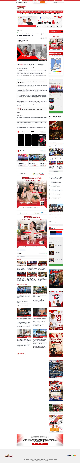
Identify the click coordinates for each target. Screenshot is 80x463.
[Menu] (16, 2)
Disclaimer (31, 459)
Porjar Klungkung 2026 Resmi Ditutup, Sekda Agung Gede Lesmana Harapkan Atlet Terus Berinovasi (60, 167)
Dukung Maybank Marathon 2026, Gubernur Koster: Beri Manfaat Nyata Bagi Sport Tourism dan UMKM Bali (56, 158)
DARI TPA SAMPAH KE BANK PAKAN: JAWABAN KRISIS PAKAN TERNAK (43, 0)
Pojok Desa (60, 11)
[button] (63, 2)
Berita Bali (26, 11)
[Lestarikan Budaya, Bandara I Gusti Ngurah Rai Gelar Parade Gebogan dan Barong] (51, 260)
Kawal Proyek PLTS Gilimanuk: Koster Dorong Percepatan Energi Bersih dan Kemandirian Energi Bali (32, 117)
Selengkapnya (55, 171)
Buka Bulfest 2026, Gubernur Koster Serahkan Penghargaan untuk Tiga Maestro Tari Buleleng (56, 182)
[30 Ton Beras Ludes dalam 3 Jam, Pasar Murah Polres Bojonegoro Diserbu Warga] (21, 264)
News (22, 11)
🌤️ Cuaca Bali (61, 55)
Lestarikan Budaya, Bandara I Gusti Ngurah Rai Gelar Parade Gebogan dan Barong (58, 259)
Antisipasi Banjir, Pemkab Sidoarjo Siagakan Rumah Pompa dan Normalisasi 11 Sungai (31, 279)
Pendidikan (44, 13)
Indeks (35, 459)
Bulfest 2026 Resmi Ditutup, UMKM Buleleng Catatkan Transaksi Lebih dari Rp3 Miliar (58, 245)
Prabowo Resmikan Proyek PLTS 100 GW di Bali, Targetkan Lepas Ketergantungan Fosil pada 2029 (32, 122)
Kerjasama (25, 2)
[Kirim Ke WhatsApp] (46, 253)
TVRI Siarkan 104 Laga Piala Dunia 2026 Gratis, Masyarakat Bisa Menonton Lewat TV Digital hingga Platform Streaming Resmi (52, 167)
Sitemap (55, 459)
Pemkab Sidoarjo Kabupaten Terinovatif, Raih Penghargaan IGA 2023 (42, 279)
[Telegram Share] (44, 253)
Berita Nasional (30, 13)
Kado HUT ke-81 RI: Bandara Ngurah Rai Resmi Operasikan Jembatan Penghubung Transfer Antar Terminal (57, 186)
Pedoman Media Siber (49, 459)
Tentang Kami (20, 2)
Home (19, 11)
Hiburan (54, 13)
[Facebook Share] (39, 253)
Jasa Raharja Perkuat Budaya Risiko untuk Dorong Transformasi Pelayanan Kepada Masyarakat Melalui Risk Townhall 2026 (56, 190)
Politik (36, 11)
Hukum (44, 11)
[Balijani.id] (21, 6)
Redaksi (27, 459)
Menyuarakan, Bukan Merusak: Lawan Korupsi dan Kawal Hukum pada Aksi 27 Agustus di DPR (31, 127)
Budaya (47, 11)
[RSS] (75, 455)
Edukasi (58, 13)
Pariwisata (49, 13)
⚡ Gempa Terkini (51, 55)
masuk (21, 354)
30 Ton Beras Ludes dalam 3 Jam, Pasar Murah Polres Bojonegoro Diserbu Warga (21, 268)
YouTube (59, 231)
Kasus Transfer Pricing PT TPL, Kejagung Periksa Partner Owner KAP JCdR (55, 222)
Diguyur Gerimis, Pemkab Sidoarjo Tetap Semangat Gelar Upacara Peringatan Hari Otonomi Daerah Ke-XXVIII (32, 268)
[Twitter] (70, 455)
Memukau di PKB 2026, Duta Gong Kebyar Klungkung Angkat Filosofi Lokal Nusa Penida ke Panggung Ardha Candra (58, 252)
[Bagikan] (43, 38)
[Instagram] (71, 455)
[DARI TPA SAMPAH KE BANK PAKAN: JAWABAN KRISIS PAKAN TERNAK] (40, 290)
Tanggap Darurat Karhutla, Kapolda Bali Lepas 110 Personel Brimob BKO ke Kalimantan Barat (56, 214)
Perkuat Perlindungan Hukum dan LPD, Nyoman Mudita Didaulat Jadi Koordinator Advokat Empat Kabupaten (56, 218)
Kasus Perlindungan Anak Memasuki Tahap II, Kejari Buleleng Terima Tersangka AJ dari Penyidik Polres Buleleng (56, 198)
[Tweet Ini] (41, 253)
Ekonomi (39, 11)
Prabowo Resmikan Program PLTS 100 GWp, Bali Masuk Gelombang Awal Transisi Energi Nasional (55, 95)
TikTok (53, 231)
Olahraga (55, 11)
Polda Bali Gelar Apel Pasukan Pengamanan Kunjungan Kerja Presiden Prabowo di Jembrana (40, 319)
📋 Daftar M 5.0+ (56, 55)
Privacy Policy (43, 459)
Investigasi (31, 11)
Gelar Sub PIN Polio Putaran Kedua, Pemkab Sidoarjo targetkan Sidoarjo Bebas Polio (21, 279)
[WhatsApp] (73, 455)
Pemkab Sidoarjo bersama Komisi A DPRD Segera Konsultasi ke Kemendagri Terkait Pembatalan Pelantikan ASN (42, 268)
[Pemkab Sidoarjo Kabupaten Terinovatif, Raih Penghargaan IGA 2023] (42, 275)
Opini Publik (22, 13)
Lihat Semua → (43, 131)
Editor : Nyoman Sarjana (23, 40)
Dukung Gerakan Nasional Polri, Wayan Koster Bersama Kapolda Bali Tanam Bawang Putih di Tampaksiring (57, 194)
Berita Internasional (37, 13)
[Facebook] (68, 455)
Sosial (51, 11)
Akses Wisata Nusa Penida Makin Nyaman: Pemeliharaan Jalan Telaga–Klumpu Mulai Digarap (39, 340)
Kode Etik (38, 459)
